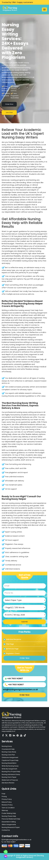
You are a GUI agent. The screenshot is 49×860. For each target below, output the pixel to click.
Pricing (4, 796)
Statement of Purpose (10, 780)
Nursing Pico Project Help (11, 771)
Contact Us (6, 830)
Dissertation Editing (9, 822)
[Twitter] (6, 735)
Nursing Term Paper (9, 777)
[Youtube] (21, 735)
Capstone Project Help (10, 760)
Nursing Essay (7, 746)
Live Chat (9, 112)
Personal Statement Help (11, 819)
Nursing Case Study (9, 752)
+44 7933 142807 (15, 678)
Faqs (3, 794)
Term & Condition (8, 808)
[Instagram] (10, 735)
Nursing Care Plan (8, 755)
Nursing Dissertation (9, 763)
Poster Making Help (9, 813)
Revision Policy (7, 805)
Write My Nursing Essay (10, 766)
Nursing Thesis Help (9, 816)
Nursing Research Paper (11, 827)
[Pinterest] (17, 735)
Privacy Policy (7, 799)
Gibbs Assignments (9, 824)
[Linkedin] (13, 735)
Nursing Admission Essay (11, 774)
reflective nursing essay (20, 310)
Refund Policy (7, 802)
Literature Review (8, 783)
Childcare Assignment (10, 757)
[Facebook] (3, 735)
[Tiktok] (24, 735)
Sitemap (5, 810)
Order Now (9, 104)
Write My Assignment (9, 769)
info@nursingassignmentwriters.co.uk (20, 689)
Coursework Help (8, 749)
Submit (24, 621)
